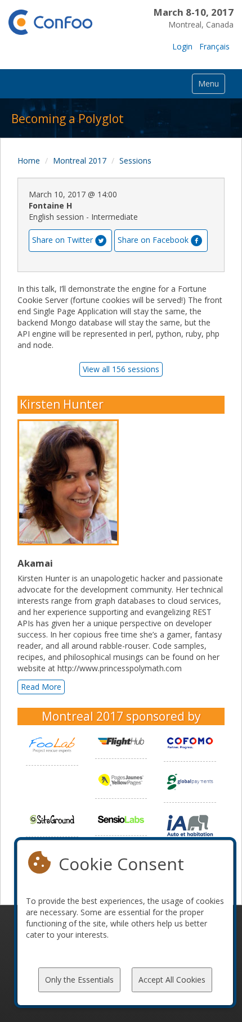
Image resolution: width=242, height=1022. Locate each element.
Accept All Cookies (171, 979)
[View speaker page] (70, 482)
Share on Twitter (62, 239)
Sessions (135, 160)
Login (182, 46)
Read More (41, 686)
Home (28, 160)
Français (214, 46)
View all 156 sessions (121, 369)
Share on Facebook (153, 239)
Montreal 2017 (79, 160)
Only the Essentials (79, 979)
